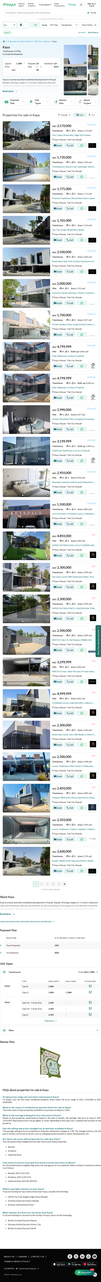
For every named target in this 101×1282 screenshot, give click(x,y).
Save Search (93, 32)
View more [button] (49, 1021)
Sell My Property (31, 4)
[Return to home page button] (9, 5)
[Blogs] (71, 4)
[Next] (65, 884)
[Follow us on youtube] (94, 1256)
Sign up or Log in (91, 4)
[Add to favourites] (47, 147)
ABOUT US (9, 1256)
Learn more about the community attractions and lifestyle (25, 921)
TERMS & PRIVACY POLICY (17, 1261)
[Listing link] (50, 135)
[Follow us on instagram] (88, 1256)
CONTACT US (37, 1256)
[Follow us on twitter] (76, 1256)
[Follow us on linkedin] (82, 1256)
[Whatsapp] (81, 145)
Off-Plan (54, 25)
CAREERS (22, 1256)
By (13, 54)
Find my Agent (22, 4)
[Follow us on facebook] (69, 1256)
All (35, 25)
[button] (9, 25)
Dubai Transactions (59, 4)
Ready (44, 25)
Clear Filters (82, 32)
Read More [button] (5, 914)
